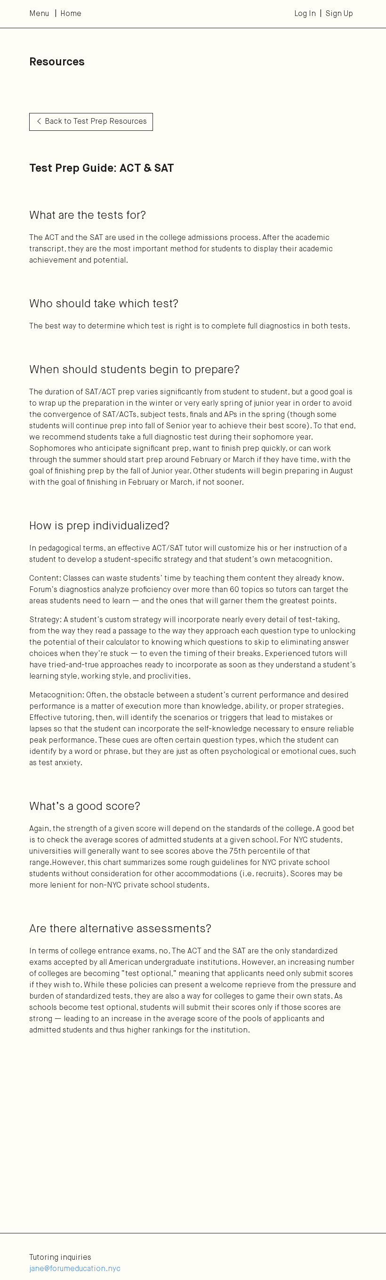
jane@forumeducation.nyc (75, 1269)
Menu (39, 14)
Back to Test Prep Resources (96, 122)
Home (70, 14)
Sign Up (339, 14)
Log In (305, 14)
